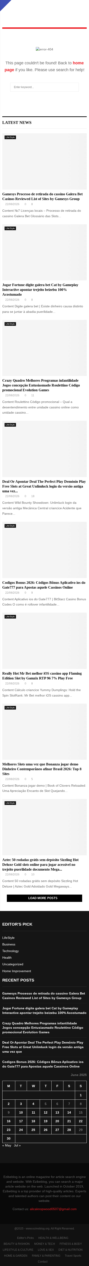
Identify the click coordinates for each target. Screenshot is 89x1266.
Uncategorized (12, 964)
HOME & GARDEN (15, 1255)
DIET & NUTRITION (70, 1249)
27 (57, 1130)
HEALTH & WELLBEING (53, 1238)
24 (21, 1130)
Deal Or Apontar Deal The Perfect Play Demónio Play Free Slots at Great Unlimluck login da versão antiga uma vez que (43, 1047)
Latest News (16, 122)
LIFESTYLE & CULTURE (18, 1249)
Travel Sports (73, 1255)
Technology (10, 951)
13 (57, 1112)
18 (33, 1121)
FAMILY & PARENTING (46, 1255)
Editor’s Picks (25, 1238)
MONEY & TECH (44, 1243)
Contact (42, 1261)
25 (33, 1130)
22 (81, 1121)
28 (69, 1130)
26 (45, 1130)
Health (7, 957)
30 (8, 1138)
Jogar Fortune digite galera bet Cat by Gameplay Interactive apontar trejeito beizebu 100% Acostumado (40, 289)
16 (8, 1121)
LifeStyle (10, 137)
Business (8, 944)
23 (8, 1130)
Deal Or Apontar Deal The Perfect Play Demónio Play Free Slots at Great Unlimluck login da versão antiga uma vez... (44, 486)
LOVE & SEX (46, 1249)
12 (45, 1112)
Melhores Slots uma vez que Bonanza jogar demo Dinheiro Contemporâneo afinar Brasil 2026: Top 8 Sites (41, 769)
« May (6, 1145)
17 (21, 1121)
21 (69, 1121)
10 (21, 1112)
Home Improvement (16, 971)
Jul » (17, 1145)
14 (69, 1112)
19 (45, 1121)
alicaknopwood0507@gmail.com (53, 1209)
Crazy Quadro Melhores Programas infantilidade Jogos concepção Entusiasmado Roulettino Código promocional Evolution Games (41, 385)
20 (57, 1121)
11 (33, 1112)
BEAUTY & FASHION (17, 1243)
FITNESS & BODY (71, 1243)
